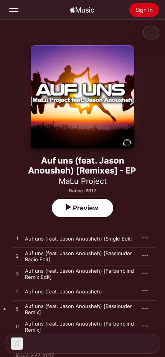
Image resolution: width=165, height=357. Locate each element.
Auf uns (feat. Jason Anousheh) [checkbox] (63, 291)
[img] (82, 10)
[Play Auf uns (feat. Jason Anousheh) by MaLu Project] (17, 291)
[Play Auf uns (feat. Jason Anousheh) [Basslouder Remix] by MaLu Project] (17, 309)
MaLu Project (83, 181)
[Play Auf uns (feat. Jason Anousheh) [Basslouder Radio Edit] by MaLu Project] (17, 256)
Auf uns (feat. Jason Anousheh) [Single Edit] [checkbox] (79, 239)
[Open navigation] (13, 10)
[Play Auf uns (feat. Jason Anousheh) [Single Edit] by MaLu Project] (17, 238)
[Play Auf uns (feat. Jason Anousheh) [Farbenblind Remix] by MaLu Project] (17, 326)
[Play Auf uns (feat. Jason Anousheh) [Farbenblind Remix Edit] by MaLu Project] (17, 273)
